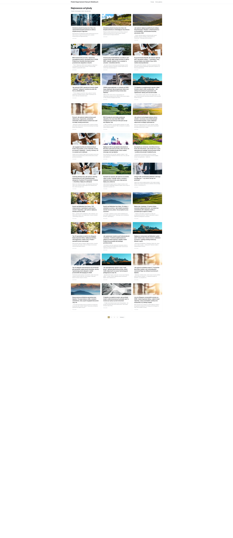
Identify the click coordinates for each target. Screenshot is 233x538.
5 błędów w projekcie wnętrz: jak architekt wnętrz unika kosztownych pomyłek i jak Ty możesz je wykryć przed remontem (116, 299)
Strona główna (158, 2)
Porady (152, 2)
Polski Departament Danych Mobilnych (84, 2)
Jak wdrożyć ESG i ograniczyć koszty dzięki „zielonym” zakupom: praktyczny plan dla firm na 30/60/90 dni (85, 89)
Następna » (122, 317)
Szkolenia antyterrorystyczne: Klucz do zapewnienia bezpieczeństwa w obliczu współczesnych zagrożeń (84, 29)
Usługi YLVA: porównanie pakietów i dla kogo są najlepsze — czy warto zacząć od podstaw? (147, 178)
